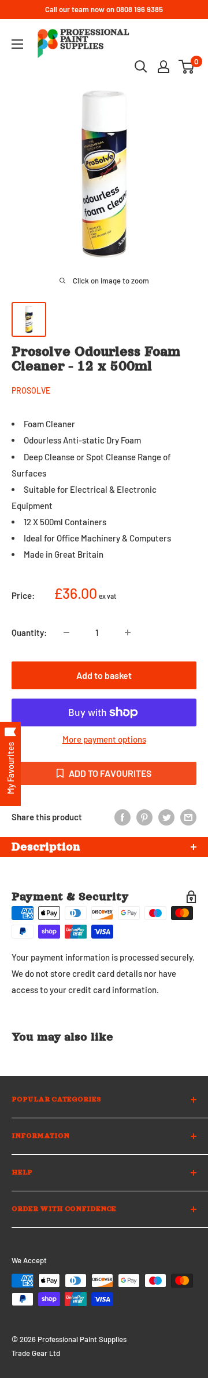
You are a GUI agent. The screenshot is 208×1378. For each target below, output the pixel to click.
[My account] (163, 66)
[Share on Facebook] (122, 817)
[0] (187, 67)
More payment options (104, 739)
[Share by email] (188, 817)
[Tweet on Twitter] (166, 817)
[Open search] (141, 66)
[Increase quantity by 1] (128, 632)
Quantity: (29, 632)
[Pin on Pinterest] (144, 817)
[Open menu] (17, 44)
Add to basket (104, 675)
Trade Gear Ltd (36, 1353)
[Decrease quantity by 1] (66, 632)
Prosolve (31, 390)
